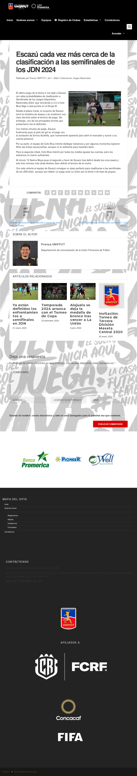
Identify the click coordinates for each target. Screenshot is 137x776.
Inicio (10, 20)
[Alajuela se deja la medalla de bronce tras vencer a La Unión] (83, 291)
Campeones (12, 523)
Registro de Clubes (69, 20)
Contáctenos (112, 20)
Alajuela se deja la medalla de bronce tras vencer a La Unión (81, 314)
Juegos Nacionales (82, 78)
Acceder (116, 33)
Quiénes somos (25, 20)
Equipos (46, 20)
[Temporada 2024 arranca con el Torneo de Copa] (54, 291)
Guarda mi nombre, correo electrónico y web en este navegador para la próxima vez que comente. (65, 415)
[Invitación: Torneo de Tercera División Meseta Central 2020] (111, 295)
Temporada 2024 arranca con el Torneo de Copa (54, 310)
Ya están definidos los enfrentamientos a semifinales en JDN (25, 314)
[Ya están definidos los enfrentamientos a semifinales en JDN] (25, 291)
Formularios (12, 527)
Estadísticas (91, 20)
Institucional (66, 78)
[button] (36, 20)
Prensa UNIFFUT (38, 78)
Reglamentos (13, 515)
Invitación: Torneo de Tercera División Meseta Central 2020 (111, 323)
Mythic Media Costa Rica (25, 772)
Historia (10, 519)
